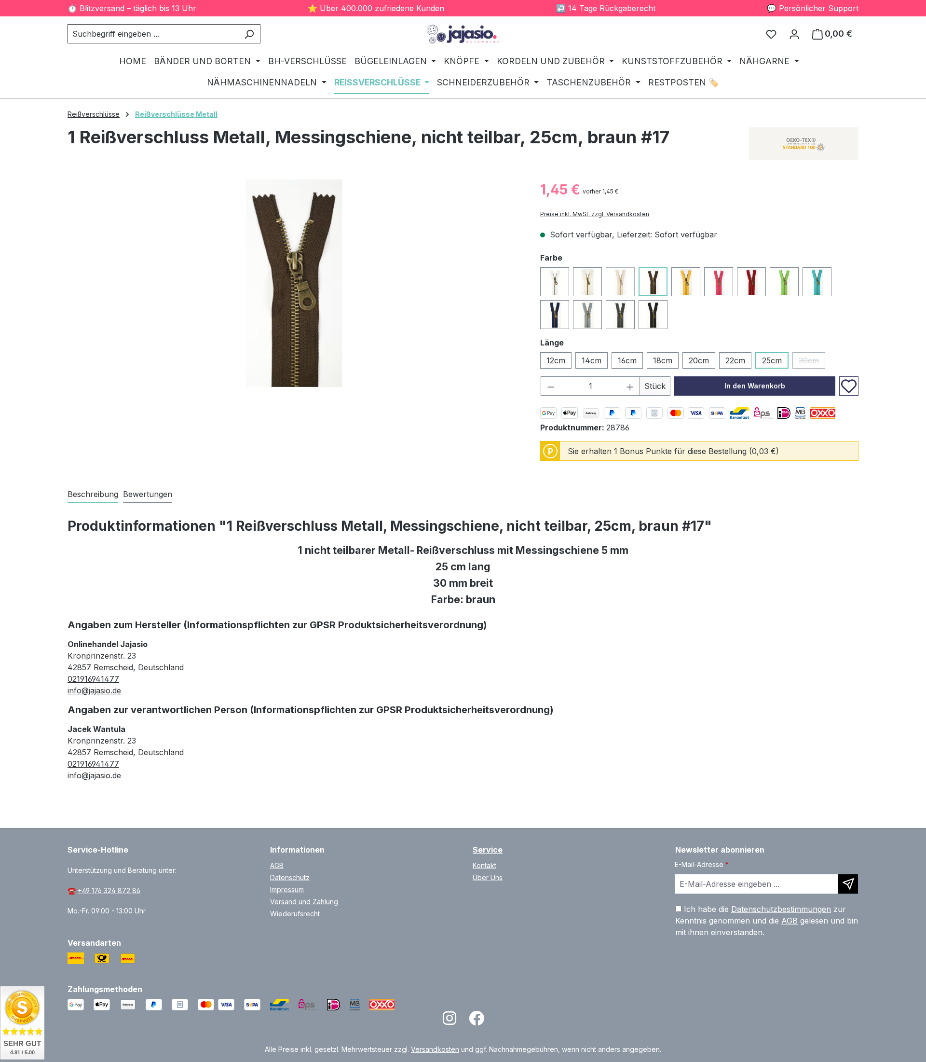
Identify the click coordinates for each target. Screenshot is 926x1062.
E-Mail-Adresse (702, 864)
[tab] (93, 494)
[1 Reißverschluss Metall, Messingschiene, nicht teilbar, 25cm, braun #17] (294, 283)
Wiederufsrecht (295, 914)
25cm (772, 360)
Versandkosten (435, 1049)
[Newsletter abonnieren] (848, 884)
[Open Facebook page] (476, 1021)
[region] (294, 283)
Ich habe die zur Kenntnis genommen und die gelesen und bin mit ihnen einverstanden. (766, 920)
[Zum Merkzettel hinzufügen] (848, 386)
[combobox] (153, 33)
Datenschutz (290, 877)
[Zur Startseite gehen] (463, 34)
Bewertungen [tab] (147, 494)
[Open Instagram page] (449, 1021)
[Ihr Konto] (794, 33)
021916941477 (93, 679)
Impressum (287, 889)
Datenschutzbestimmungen (781, 909)
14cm (591, 360)
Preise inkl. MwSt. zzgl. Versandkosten (594, 214)
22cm (735, 360)
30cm (812, 362)
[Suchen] (249, 33)
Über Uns (488, 877)
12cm (555, 360)
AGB (277, 865)
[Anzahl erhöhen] (630, 386)
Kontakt (484, 865)
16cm (627, 360)
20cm (699, 360)
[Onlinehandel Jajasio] (803, 143)
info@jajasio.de (94, 690)
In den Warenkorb (754, 386)
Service (488, 850)
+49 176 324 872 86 (109, 890)
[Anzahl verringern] (551, 386)
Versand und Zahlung (304, 901)
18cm (662, 360)
